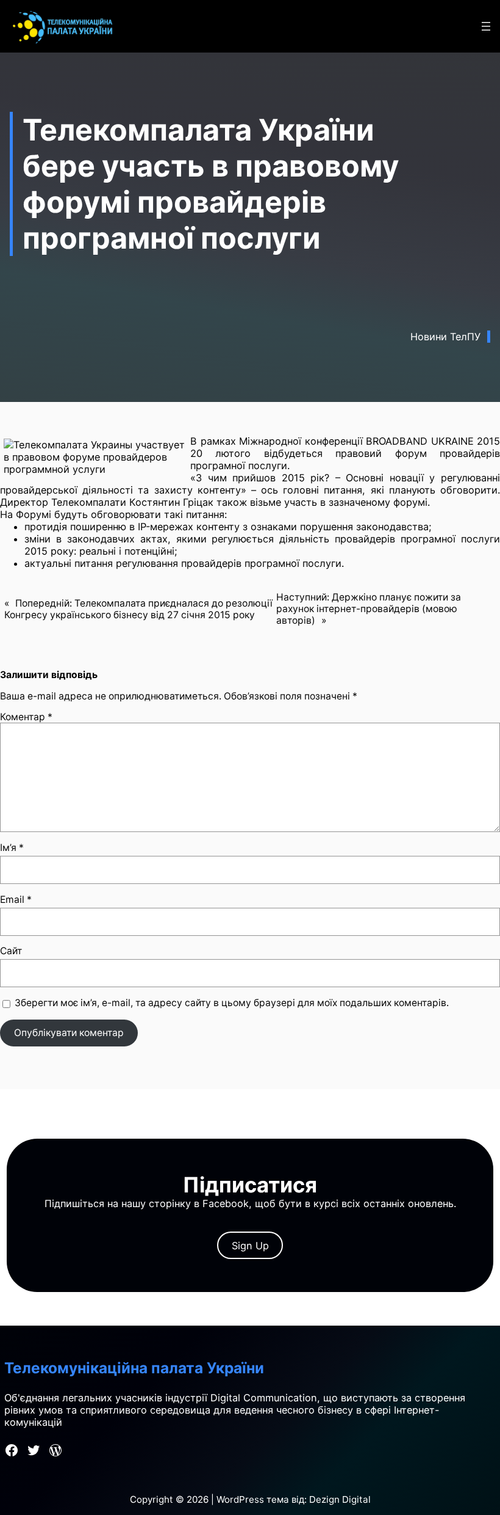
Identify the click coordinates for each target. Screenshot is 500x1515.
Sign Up (250, 1245)
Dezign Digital (340, 1499)
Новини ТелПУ (445, 336)
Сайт (11, 951)
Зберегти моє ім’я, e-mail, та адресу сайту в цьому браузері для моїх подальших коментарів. (232, 1003)
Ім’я (12, 847)
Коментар (26, 717)
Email (16, 899)
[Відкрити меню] (486, 26)
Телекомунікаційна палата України (134, 1368)
